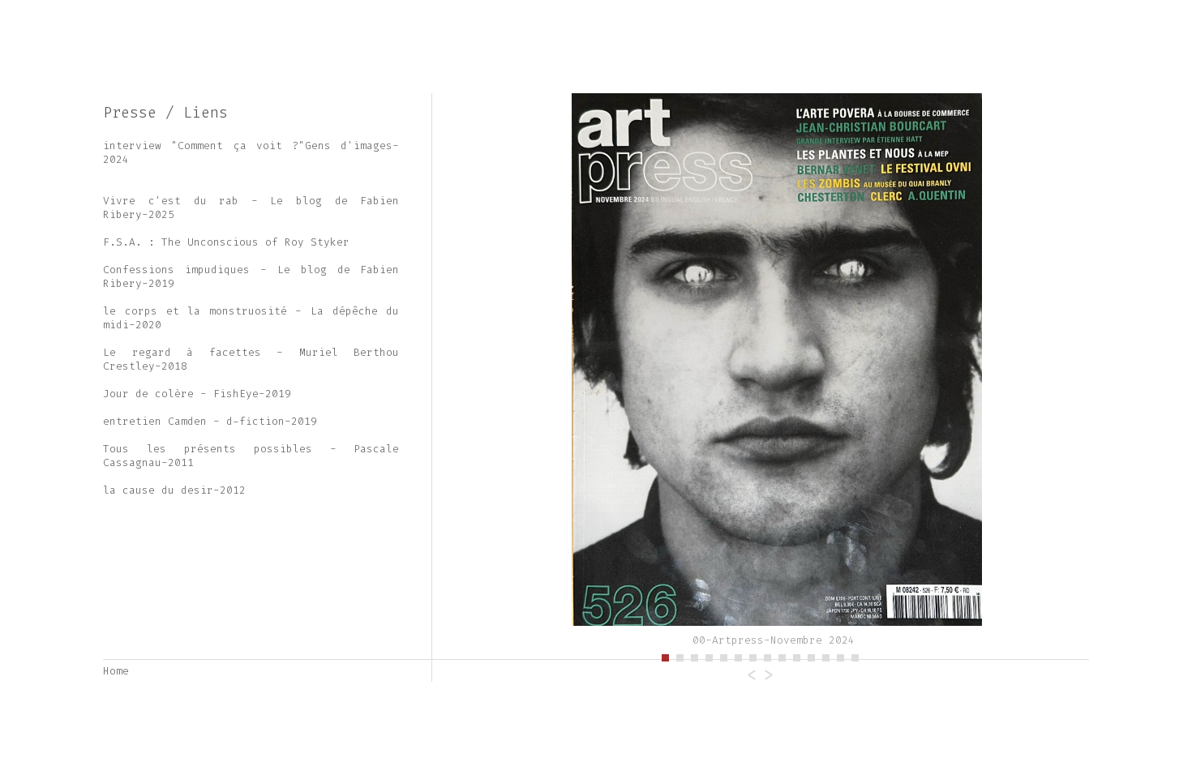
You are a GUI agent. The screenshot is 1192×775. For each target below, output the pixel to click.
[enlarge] (760, 372)
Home (116, 671)
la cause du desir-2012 (174, 490)
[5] (724, 655)
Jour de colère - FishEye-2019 (197, 393)
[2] (680, 655)
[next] (979, 372)
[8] (768, 655)
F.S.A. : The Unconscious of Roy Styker (226, 242)
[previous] (541, 372)
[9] (782, 655)
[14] (855, 655)
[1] (665, 655)
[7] (753, 655)
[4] (709, 655)
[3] (695, 655)
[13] (841, 655)
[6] (738, 655)
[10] (797, 655)
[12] (826, 655)
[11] (811, 655)
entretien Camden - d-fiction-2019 (210, 421)
